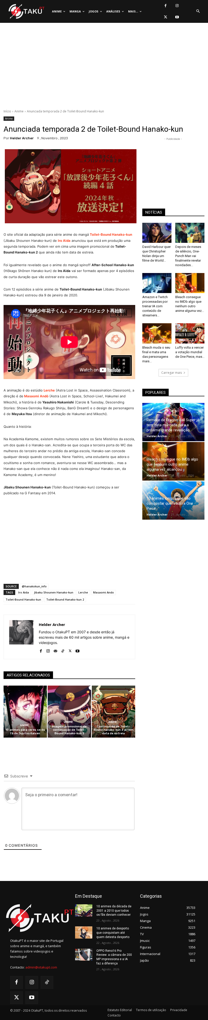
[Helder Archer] (21, 637)
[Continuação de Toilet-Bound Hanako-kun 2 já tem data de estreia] (113, 712)
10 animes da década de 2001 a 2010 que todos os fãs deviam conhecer (113, 911)
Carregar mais (171, 372)
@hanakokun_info (34, 586)
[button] (197, 11)
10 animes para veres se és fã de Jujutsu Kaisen (25, 731)
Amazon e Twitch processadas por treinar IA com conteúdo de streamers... (155, 306)
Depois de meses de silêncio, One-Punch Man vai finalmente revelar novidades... (188, 256)
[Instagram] (176, 5)
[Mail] (55, 650)
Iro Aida (23, 592)
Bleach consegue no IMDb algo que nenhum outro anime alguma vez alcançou (172, 464)
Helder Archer (22, 138)
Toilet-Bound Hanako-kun (23, 599)
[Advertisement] (104, 67)
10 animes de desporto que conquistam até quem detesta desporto (112, 933)
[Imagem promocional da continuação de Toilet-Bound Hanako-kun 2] (69, 712)
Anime (19, 111)
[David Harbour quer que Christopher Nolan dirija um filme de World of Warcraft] (156, 233)
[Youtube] (176, 17)
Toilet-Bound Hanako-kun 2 (65, 599)
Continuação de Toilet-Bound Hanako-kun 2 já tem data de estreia (113, 730)
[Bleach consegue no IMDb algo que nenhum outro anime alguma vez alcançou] (189, 283)
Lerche (49, 390)
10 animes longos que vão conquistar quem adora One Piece (170, 503)
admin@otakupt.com (41, 967)
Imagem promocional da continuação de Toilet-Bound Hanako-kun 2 (69, 730)
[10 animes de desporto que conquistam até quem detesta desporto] (83, 932)
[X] (165, 17)
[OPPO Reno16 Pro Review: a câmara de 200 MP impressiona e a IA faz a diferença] (83, 955)
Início (7, 111)
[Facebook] (165, 5)
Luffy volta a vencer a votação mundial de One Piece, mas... (189, 352)
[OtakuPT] (26, 12)
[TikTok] (63, 650)
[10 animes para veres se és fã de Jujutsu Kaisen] (25, 712)
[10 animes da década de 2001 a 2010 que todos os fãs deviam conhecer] (83, 910)
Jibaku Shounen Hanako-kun (53, 592)
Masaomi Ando (103, 592)
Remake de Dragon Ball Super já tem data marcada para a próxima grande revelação (173, 425)
